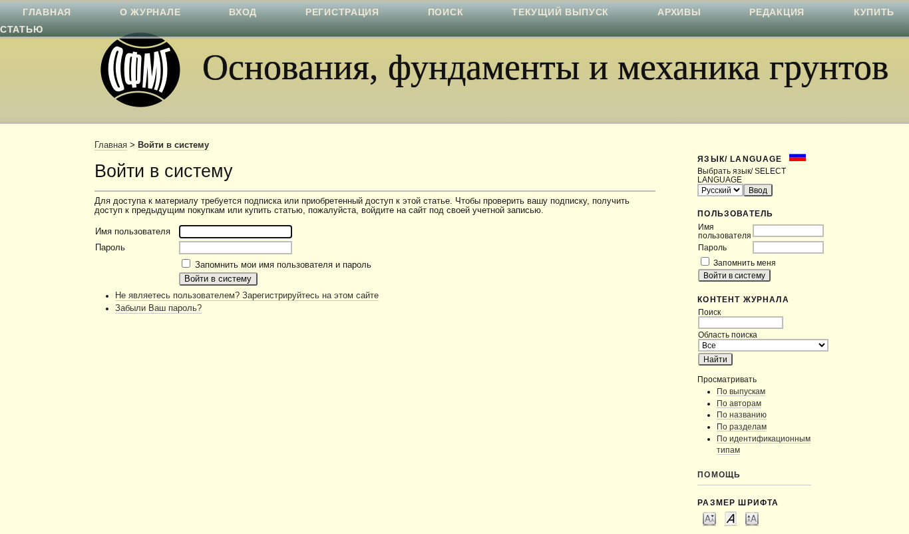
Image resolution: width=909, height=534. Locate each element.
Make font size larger (752, 518)
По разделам (742, 426)
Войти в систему (173, 145)
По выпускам (741, 391)
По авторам (739, 403)
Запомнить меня (744, 262)
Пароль (712, 247)
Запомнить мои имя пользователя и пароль (283, 265)
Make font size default (730, 518)
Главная (110, 145)
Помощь (719, 474)
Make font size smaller (709, 518)
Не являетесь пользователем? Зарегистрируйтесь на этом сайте (247, 295)
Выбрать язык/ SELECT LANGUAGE (741, 175)
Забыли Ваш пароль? (158, 308)
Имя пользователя (724, 231)
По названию (742, 414)
